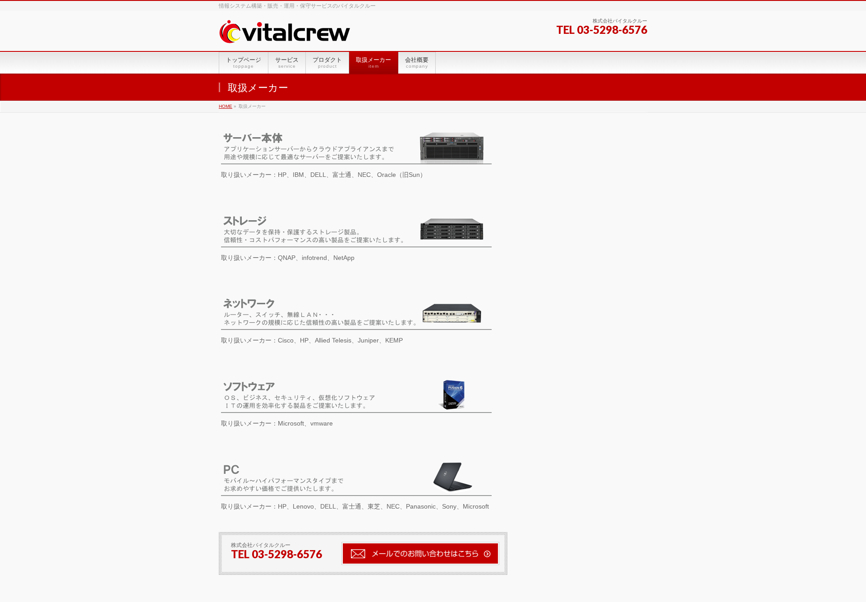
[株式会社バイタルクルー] (284, 34)
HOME (225, 106)
